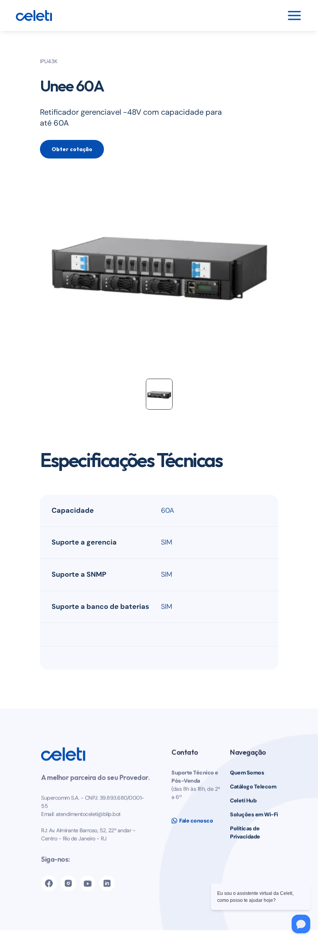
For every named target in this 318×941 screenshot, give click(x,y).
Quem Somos (247, 772)
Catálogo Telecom (253, 786)
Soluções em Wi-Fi (254, 814)
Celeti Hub (243, 800)
